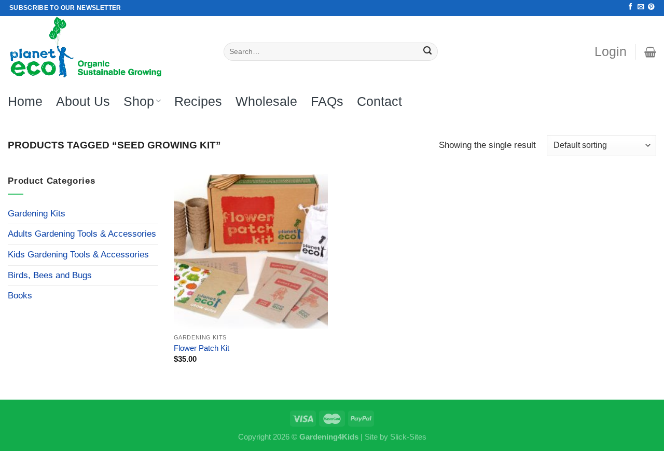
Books (20, 295)
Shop (138, 101)
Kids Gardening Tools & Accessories (78, 254)
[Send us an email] (641, 7)
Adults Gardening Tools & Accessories (82, 234)
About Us (83, 101)
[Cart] (650, 51)
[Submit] (428, 52)
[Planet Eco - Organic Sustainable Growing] (108, 48)
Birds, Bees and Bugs (50, 275)
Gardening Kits (36, 213)
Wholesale (266, 101)
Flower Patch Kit (201, 348)
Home (25, 101)
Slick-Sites (408, 436)
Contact (379, 101)
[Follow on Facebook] (630, 7)
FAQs (327, 101)
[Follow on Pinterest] (651, 7)
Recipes (198, 101)
